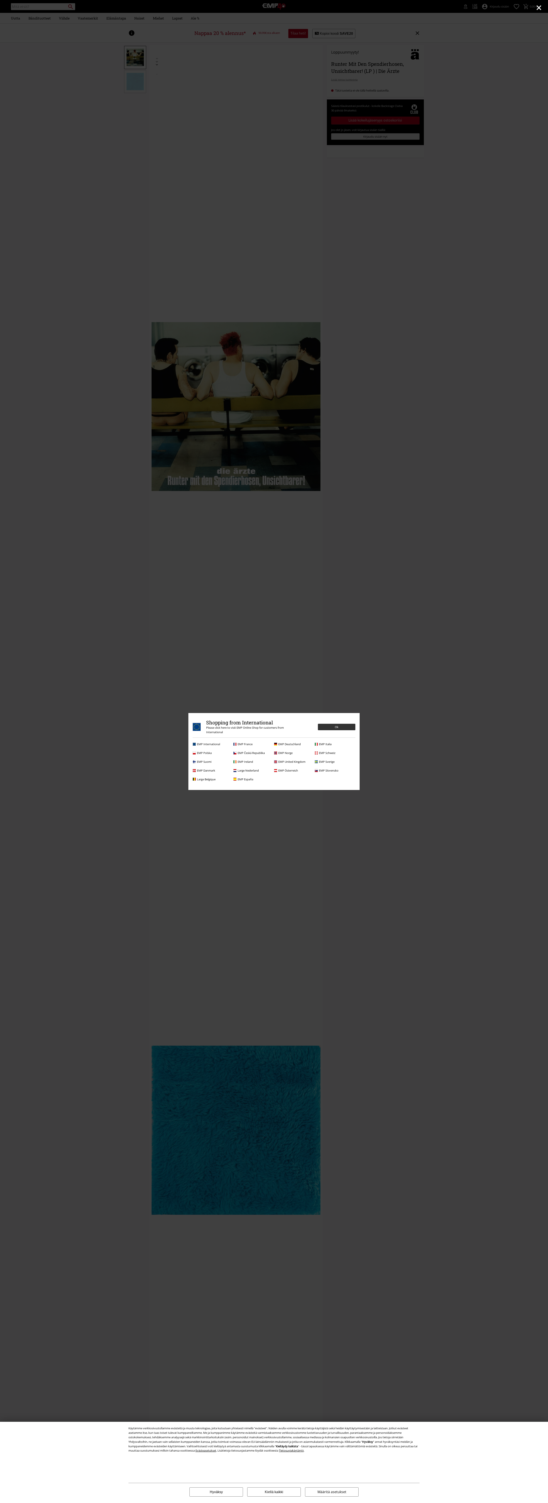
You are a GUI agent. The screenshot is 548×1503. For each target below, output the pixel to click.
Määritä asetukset (331, 1491)
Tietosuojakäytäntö (291, 1450)
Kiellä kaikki (274, 1492)
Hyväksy (216, 1492)
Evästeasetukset (205, 1450)
